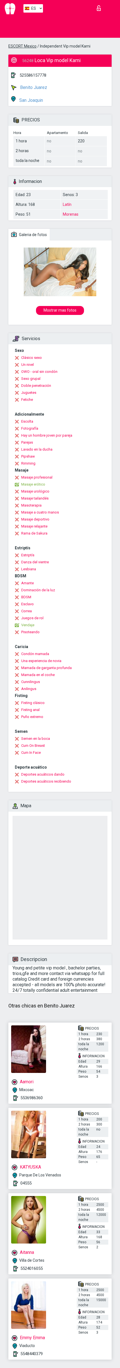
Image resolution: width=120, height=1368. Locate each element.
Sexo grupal (30, 378)
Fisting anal (30, 710)
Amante (27, 583)
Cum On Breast (33, 745)
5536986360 (31, 1097)
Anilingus (28, 689)
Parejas (27, 442)
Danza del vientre (35, 562)
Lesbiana (28, 569)
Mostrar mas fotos (60, 310)
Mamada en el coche (38, 675)
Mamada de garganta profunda (46, 668)
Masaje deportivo (35, 519)
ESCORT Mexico (22, 46)
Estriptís (27, 555)
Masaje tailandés (35, 498)
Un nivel (27, 364)
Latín (67, 204)
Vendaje (27, 625)
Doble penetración (36, 385)
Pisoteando (30, 632)
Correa (26, 611)
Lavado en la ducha (36, 449)
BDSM (26, 597)
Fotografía (29, 428)
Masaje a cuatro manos (40, 512)
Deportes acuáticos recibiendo (46, 781)
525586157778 (33, 75)
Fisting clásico (33, 703)
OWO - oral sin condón (39, 371)
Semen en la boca (35, 738)
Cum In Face (31, 752)
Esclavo (27, 604)
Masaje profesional (36, 477)
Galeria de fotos (32, 234)
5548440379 (31, 1353)
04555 (26, 1183)
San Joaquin (30, 100)
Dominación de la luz (38, 590)
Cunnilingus (30, 682)
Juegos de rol (32, 618)
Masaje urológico (35, 491)
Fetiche (27, 399)
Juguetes (28, 392)
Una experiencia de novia (41, 661)
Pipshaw (28, 456)
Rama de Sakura (34, 533)
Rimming (28, 463)
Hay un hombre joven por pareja (46, 435)
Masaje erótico (33, 484)
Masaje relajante (34, 526)
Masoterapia (31, 505)
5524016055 (31, 1268)
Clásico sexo (31, 357)
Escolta (27, 421)
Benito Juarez (33, 87)
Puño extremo (32, 717)
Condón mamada (35, 654)
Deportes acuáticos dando (42, 774)
